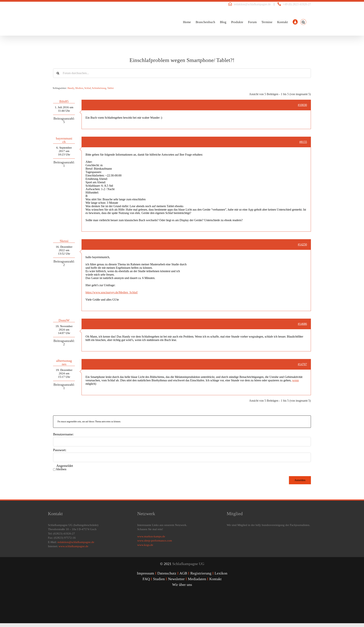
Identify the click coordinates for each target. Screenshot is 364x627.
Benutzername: (63, 434)
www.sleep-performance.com (154, 540)
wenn (295, 380)
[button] (303, 22)
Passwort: (59, 450)
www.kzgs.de (145, 544)
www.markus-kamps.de (151, 536)
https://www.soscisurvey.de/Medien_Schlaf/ (112, 292)
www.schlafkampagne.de (73, 546)
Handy (70, 88)
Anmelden (299, 480)
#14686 (302, 323)
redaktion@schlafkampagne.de (252, 4)
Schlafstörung (99, 88)
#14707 (302, 364)
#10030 (302, 105)
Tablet (110, 88)
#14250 (302, 244)
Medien (79, 88)
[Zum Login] (295, 22)
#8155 (303, 141)
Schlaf (87, 88)
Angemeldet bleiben (64, 467)
